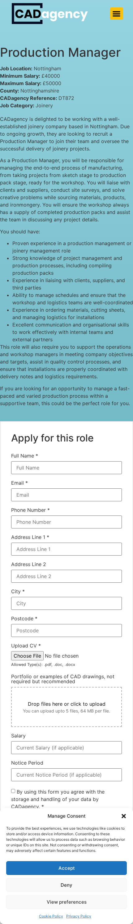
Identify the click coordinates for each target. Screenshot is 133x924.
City (18, 591)
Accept (66, 868)
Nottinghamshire (39, 91)
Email (19, 482)
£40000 (50, 76)
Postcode (24, 618)
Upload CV (26, 645)
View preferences (67, 902)
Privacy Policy (78, 916)
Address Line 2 (28, 564)
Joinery (44, 105)
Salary (18, 735)
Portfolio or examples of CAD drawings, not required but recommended (62, 679)
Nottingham (47, 68)
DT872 (66, 98)
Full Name (24, 455)
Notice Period (27, 762)
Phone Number (30, 509)
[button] (124, 816)
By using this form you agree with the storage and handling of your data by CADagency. (58, 799)
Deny (66, 885)
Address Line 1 (30, 537)
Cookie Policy (51, 916)
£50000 (52, 83)
